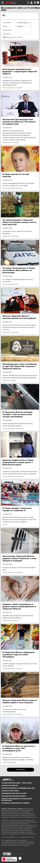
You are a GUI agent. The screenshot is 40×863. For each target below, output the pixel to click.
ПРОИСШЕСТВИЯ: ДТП (10, 284)
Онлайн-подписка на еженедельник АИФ (18, 788)
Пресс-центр (27, 783)
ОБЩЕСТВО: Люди (9, 380)
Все (3, 15)
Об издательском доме (10, 783)
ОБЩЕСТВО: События (10, 142)
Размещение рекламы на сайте (14, 793)
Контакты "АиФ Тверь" (10, 791)
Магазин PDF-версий (9, 785)
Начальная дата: (7, 30)
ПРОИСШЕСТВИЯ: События (12, 87)
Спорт (4, 524)
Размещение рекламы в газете (13, 796)
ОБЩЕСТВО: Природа (10, 236)
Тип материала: (6, 22)
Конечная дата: (6, 34)
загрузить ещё (20, 769)
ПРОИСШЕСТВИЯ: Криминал (13, 428)
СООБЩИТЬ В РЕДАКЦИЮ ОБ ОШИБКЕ (15, 803)
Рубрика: (5, 26)
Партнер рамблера (17, 853)
